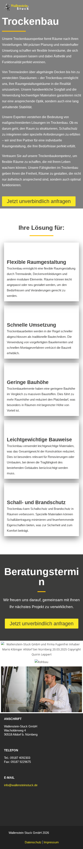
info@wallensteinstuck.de (20, 785)
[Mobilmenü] (77, 7)
